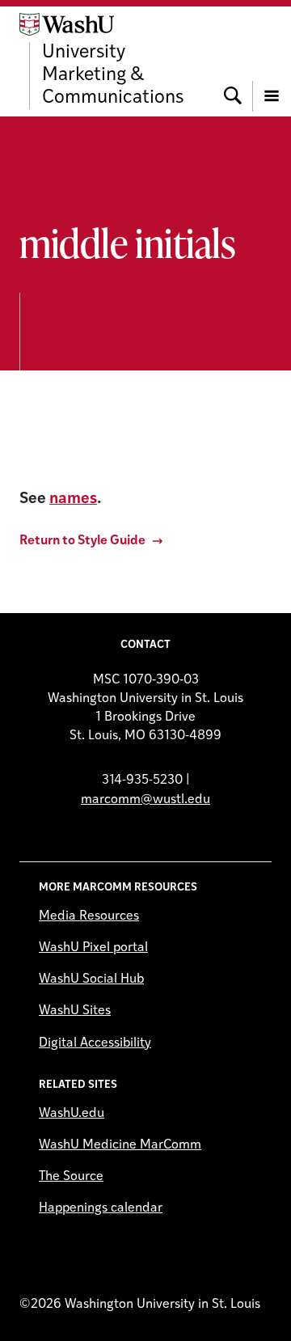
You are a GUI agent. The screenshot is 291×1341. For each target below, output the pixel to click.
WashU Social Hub (91, 979)
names (73, 499)
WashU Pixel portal (93, 947)
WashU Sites (75, 1011)
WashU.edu (71, 1113)
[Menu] (271, 61)
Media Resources (89, 916)
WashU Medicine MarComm (120, 1145)
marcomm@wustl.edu (145, 799)
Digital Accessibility (95, 1043)
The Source (71, 1176)
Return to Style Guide (82, 541)
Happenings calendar (100, 1208)
